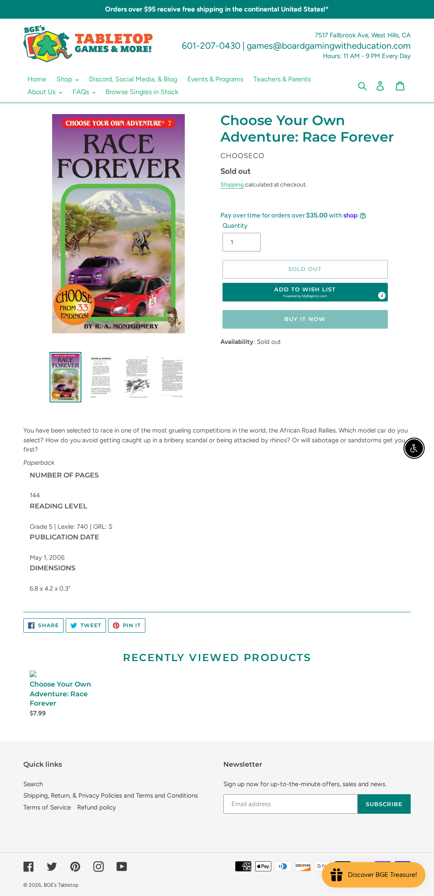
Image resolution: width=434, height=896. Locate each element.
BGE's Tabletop (61, 885)
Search (33, 784)
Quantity (235, 225)
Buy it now (304, 318)
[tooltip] (382, 295)
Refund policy (96, 807)
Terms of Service (47, 807)
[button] (305, 292)
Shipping (232, 184)
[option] (65, 377)
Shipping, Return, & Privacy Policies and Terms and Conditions (110, 795)
